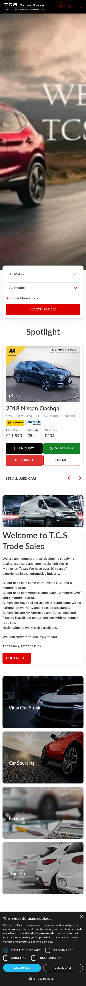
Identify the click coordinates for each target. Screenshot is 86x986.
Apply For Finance (23, 828)
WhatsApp (64, 448)
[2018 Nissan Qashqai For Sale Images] (43, 374)
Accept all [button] (22, 968)
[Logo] (25, 7)
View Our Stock (22, 717)
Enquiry (26, 448)
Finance (26, 460)
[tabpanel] (43, 142)
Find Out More (21, 772)
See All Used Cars (21, 478)
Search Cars (43, 309)
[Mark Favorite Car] (75, 397)
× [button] (81, 916)
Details (61, 460)
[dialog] (43, 949)
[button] (43, 978)
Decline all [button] (62, 968)
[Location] (60, 7)
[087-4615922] (70, 7)
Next (79, 478)
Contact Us (16, 658)
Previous (69, 478)
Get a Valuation (22, 883)
